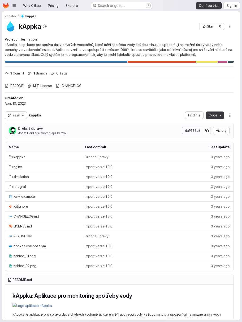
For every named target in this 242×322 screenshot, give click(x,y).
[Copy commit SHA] (207, 130)
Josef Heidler (27, 133)
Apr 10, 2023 (59, 133)
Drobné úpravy (30, 128)
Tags (61, 73)
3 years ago (220, 157)
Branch (40, 73)
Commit (17, 73)
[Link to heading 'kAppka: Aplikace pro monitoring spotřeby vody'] (135, 295)
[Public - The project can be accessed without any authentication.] (45, 26)
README (17, 86)
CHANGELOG (71, 86)
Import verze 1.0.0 (98, 167)
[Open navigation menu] (14, 5)
